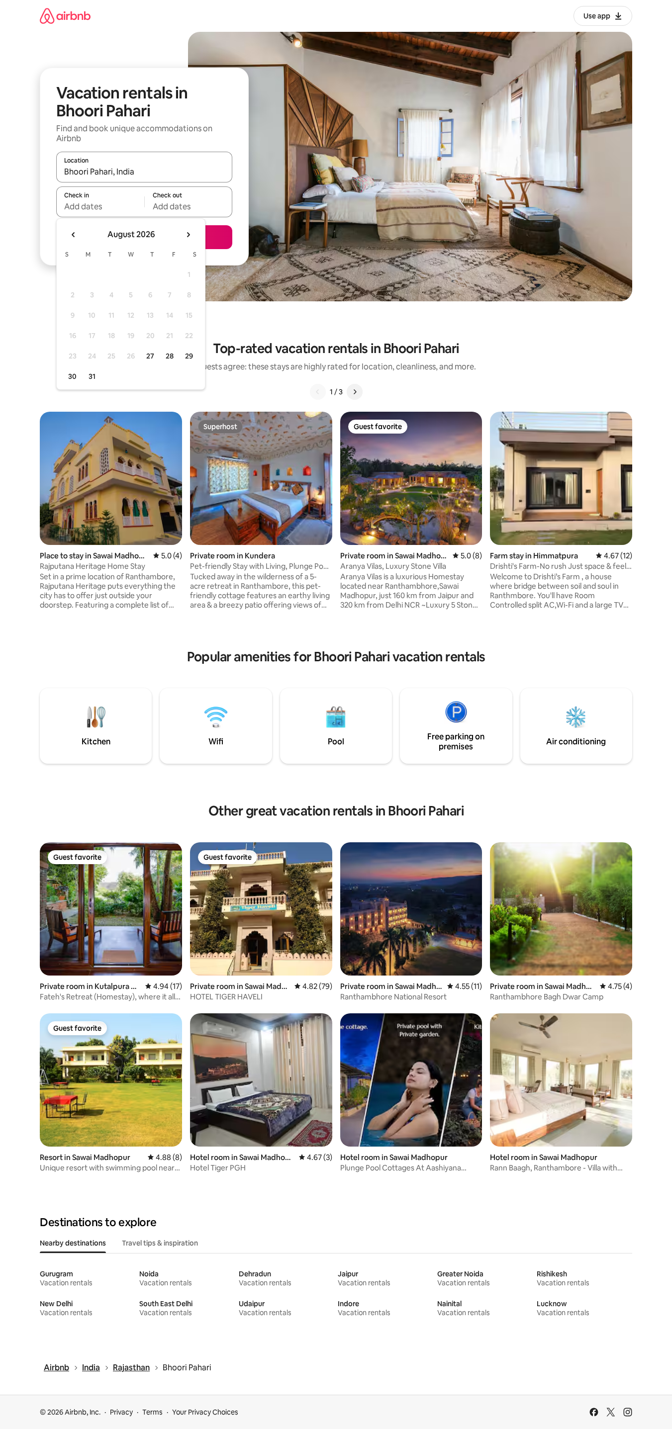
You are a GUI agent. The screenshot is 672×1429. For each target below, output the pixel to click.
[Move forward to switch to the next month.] (188, 235)
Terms (152, 1412)
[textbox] (100, 206)
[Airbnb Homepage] (65, 15)
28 (170, 356)
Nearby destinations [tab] (73, 1243)
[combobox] (144, 172)
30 (72, 376)
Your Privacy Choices (205, 1412)
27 (150, 356)
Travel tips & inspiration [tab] (160, 1243)
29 (189, 356)
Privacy (121, 1412)
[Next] (355, 392)
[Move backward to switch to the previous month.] (74, 235)
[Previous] (318, 392)
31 (92, 376)
